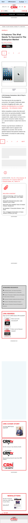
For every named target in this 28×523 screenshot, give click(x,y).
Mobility (4, 30)
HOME (3, 26)
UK (22, 6)
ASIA (3, 6)
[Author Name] (5, 155)
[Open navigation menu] (2, 11)
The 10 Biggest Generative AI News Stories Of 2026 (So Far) (13, 212)
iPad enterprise (21, 178)
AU (8, 6)
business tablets (17, 179)
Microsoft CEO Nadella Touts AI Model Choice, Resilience (14, 205)
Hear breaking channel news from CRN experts (12, 458)
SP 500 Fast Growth (21, 14)
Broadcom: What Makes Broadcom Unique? (12, 301)
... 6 (18, 53)
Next (5, 57)
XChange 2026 (12, 14)
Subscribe (5, 505)
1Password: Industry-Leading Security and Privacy (14, 299)
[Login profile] (26, 11)
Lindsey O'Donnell (7, 42)
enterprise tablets (7, 181)
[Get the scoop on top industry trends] (8, 453)
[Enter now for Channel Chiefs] (8, 336)
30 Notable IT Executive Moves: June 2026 (13, 209)
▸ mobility (16, 26)
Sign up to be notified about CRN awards (13, 315)
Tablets (16, 181)
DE (19, 6)
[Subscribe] (17, 508)
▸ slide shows (9, 26)
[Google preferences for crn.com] (7, 46)
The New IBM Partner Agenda (8, 427)
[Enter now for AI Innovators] (8, 326)
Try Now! (21, 1)
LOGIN (23, 11)
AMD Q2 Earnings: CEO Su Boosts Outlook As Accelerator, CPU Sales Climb (13, 197)
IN (5, 6)
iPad (12, 178)
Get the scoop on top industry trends (12, 446)
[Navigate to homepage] (14, 8)
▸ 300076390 (22, 26)
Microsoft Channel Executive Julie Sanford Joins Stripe (12, 201)
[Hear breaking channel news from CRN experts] (8, 466)
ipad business (6, 179)
